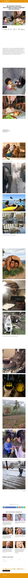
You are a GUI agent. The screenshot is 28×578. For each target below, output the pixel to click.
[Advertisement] (13, 39)
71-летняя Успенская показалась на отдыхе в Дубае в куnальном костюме (20, 536)
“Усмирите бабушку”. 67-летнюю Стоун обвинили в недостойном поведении (20, 522)
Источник (24, 490)
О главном (6, 1)
